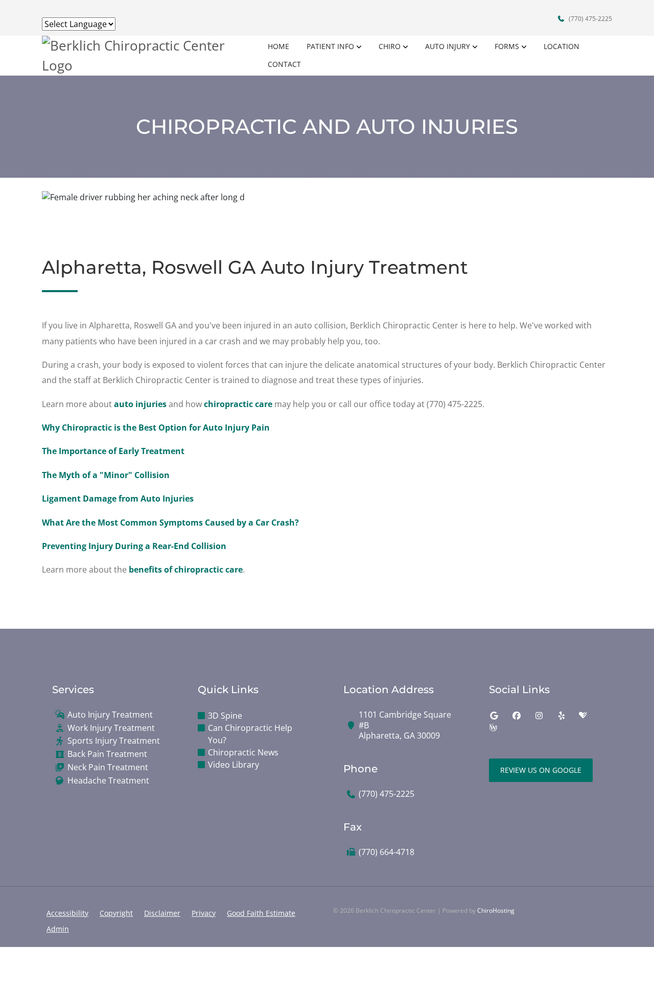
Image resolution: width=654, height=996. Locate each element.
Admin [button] (57, 929)
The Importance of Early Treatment (113, 451)
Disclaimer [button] (162, 913)
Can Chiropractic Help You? (250, 734)
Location (561, 46)
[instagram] (539, 715)
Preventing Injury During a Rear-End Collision (134, 546)
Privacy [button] (204, 913)
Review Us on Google (540, 770)
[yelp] (561, 715)
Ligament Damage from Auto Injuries (118, 498)
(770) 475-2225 (589, 18)
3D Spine (225, 715)
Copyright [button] (116, 913)
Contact (284, 64)
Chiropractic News (243, 752)
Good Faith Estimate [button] (261, 913)
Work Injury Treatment (111, 728)
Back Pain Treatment (107, 754)
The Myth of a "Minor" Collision (106, 475)
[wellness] (493, 728)
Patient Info (330, 46)
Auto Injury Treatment (110, 714)
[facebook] (516, 715)
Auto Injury (447, 46)
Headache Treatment (108, 780)
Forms (507, 46)
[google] (494, 715)
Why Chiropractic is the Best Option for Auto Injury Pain (156, 427)
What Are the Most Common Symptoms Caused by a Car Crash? (170, 522)
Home (278, 46)
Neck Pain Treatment (107, 767)
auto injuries (140, 404)
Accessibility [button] (67, 913)
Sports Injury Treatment (113, 741)
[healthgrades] (583, 715)
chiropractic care (238, 404)
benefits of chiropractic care (186, 569)
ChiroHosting (496, 910)
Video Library (233, 764)
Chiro (390, 46)
